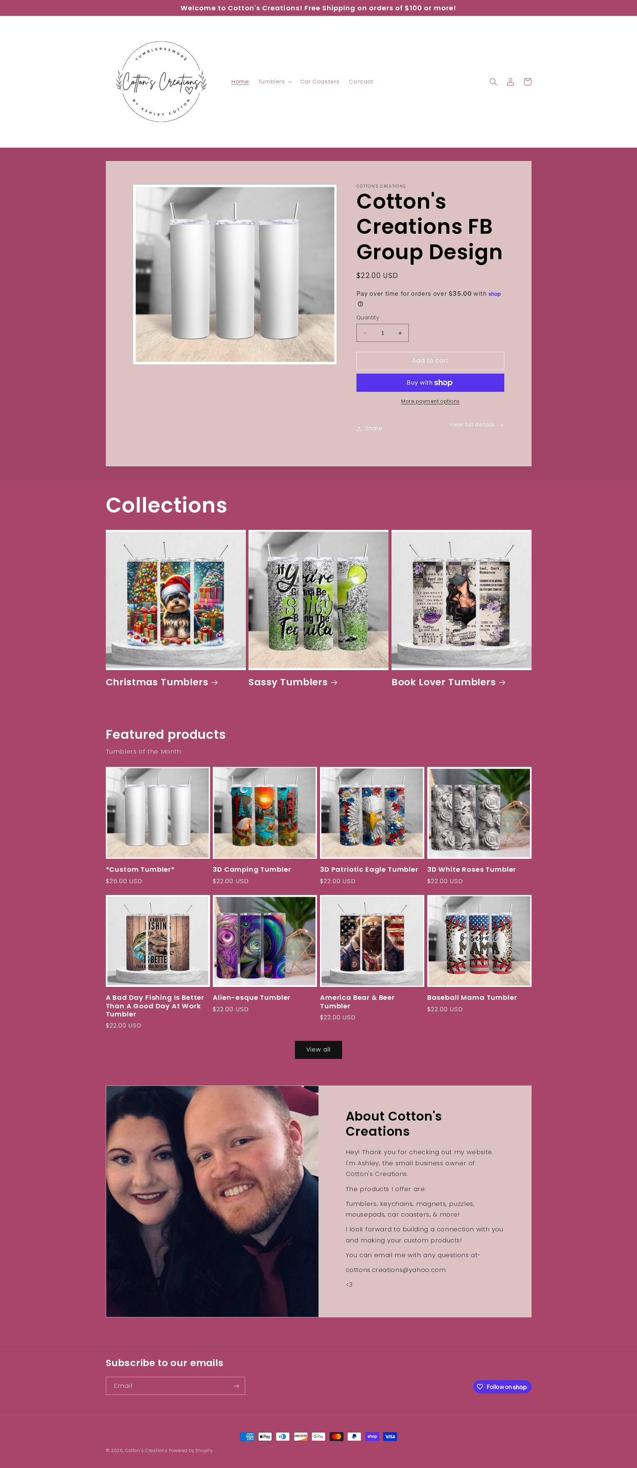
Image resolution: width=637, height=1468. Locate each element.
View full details (472, 424)
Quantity (367, 317)
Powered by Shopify (190, 1451)
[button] (274, 81)
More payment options (430, 401)
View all (318, 1049)
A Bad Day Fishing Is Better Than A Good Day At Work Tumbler (155, 1006)
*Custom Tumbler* (140, 869)
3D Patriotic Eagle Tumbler (369, 869)
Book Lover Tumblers (443, 682)
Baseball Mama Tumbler (472, 998)
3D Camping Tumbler (252, 869)
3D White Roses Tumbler (471, 869)
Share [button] (373, 428)
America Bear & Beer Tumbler (357, 1002)
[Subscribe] (235, 1386)
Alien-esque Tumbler (251, 998)
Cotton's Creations (146, 1451)
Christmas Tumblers (157, 682)
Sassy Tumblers (288, 682)
